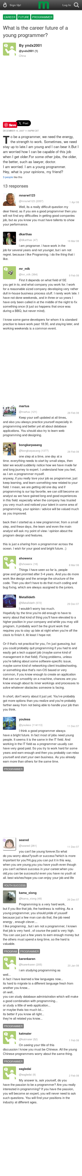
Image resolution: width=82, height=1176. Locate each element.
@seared (24, 846)
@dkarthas (25, 240)
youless (24, 719)
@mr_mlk (25, 274)
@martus (24, 412)
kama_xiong (28, 892)
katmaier (25, 1033)
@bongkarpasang (29, 450)
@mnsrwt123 (27, 201)
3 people (8, 177)
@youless (25, 725)
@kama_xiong (27, 898)
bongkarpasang (30, 444)
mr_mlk (24, 268)
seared (24, 840)
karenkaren (27, 958)
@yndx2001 (26, 51)
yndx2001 (33, 45)
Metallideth (27, 597)
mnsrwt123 (27, 195)
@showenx (25, 564)
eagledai (25, 1068)
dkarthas (25, 234)
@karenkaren (27, 964)
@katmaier (25, 1039)
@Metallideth (27, 603)
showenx (25, 558)
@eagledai (25, 1074)
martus (24, 406)
